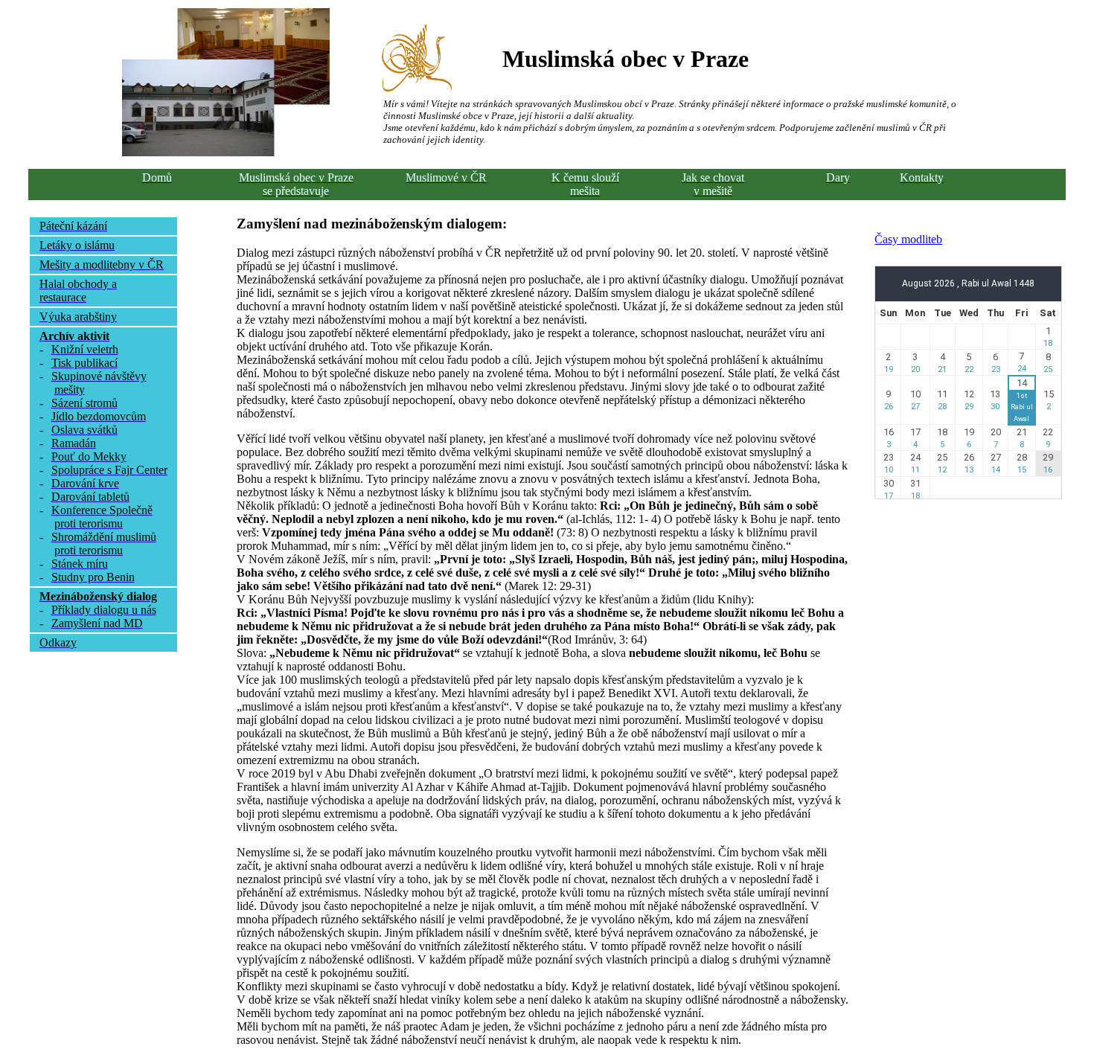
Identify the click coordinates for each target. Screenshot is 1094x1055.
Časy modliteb (908, 239)
